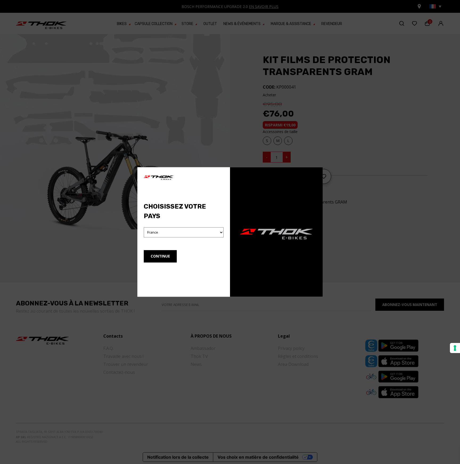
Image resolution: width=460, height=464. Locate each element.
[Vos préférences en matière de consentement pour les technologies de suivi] (455, 348)
